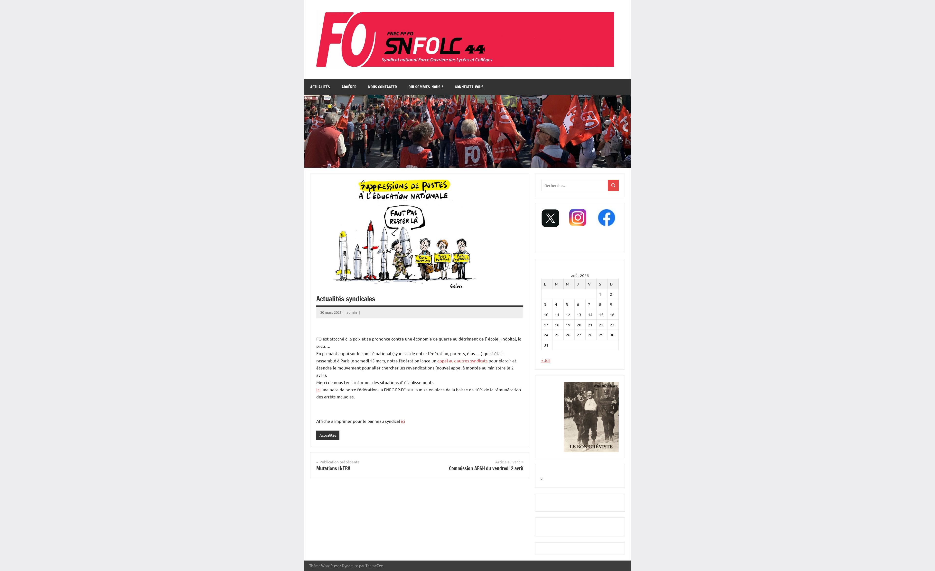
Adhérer (349, 87)
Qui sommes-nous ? (426, 87)
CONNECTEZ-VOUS (469, 87)
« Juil (545, 360)
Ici (318, 389)
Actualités (320, 87)
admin (351, 312)
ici (403, 421)
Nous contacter (382, 87)
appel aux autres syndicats (462, 360)
